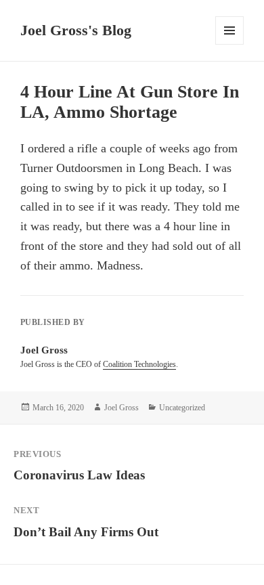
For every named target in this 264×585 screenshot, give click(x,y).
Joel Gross (121, 407)
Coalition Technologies (139, 364)
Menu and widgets (230, 44)
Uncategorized (182, 407)
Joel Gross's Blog (75, 30)
